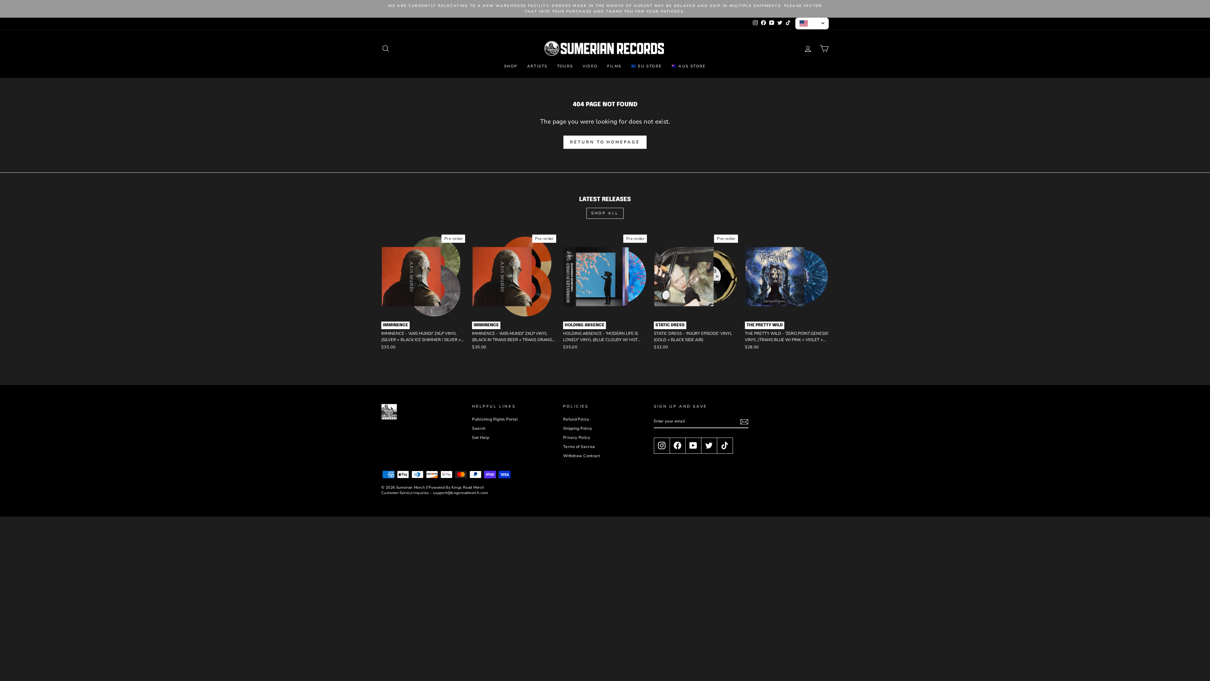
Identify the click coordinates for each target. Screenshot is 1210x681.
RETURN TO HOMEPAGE (605, 142)
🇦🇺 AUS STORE (688, 66)
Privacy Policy (576, 437)
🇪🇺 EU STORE (646, 66)
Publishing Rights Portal (495, 419)
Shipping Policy (577, 428)
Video (590, 66)
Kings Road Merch (468, 487)
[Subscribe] (744, 422)
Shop (511, 66)
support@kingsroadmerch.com (460, 492)
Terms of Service (579, 447)
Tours (565, 66)
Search (478, 428)
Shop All (605, 213)
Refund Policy (576, 419)
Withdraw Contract (581, 456)
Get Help (480, 437)
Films (614, 66)
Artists (537, 66)
